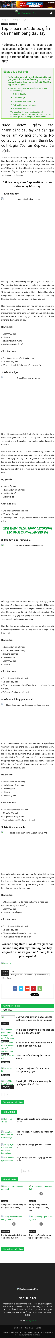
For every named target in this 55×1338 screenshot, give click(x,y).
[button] (51, 13)
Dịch (12, 971)
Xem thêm (26, 1171)
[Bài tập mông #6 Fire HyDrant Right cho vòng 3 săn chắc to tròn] (41, 1193)
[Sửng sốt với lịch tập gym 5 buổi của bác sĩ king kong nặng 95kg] (8, 1149)
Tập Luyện (5, 1231)
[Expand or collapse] (50, 71)
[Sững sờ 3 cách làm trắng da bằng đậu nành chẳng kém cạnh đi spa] (14, 1193)
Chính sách (18, 1328)
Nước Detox (7, 978)
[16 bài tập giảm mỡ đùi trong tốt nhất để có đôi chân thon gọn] (8, 1035)
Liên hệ (38, 1328)
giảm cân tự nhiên (41, 975)
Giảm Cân (28, 975)
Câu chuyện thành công (6, 1087)
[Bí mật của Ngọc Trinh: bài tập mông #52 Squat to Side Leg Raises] (41, 1224)
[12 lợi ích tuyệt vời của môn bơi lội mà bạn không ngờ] (8, 1071)
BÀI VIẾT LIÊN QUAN (11, 1006)
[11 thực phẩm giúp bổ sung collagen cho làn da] (8, 1122)
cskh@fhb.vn (31, 1320)
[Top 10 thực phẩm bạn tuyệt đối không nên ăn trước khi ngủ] (8, 1135)
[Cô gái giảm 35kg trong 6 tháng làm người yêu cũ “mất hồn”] (8, 1084)
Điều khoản (29, 1328)
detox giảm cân (16, 975)
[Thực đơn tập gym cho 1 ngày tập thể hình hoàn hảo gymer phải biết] (8, 1161)
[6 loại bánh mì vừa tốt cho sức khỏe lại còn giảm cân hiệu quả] (8, 1048)
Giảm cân (5, 1023)
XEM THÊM (7, 1010)
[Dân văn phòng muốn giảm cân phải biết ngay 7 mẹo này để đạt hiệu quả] (8, 1020)
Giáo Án (32, 1201)
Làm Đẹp (5, 24)
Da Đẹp (4, 1201)
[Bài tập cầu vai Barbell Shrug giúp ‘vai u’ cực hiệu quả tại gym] (14, 1224)
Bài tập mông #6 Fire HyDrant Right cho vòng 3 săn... (39, 1207)
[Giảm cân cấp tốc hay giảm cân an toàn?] (8, 1058)
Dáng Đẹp (13, 24)
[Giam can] (27, 963)
